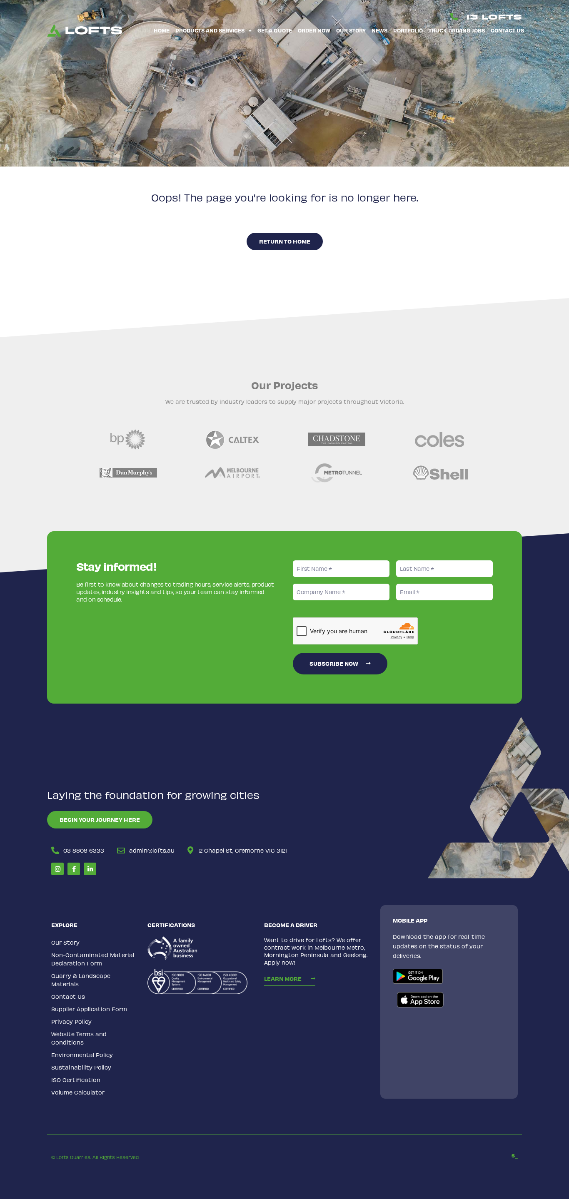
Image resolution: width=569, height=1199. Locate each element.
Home (162, 30)
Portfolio (408, 30)
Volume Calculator (78, 1092)
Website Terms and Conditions (79, 1038)
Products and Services (210, 30)
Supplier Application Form (89, 1008)
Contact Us (507, 30)
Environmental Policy (82, 1054)
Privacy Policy (71, 1021)
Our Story (351, 30)
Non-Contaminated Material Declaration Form (92, 959)
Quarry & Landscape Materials (80, 980)
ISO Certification (75, 1079)
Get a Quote (274, 30)
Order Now (314, 30)
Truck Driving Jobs (457, 30)
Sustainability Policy (81, 1067)
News (379, 30)
